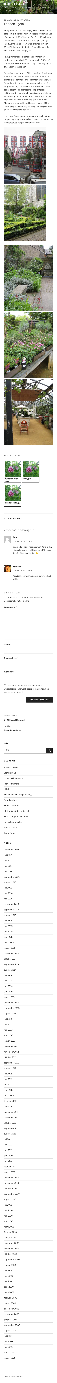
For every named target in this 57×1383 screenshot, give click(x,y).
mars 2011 (9, 1161)
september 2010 (12, 1194)
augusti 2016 (10, 882)
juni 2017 (8, 860)
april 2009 (9, 1287)
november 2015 (11, 904)
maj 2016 (8, 899)
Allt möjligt (15, 519)
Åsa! (15, 537)
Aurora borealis (11, 767)
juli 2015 (8, 921)
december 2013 (11, 1002)
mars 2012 (9, 1095)
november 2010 (11, 1183)
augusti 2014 (10, 970)
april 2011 (8, 1156)
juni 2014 (8, 981)
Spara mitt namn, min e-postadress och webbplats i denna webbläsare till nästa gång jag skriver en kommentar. (26, 688)
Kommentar (10, 607)
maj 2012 (8, 1084)
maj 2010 (8, 1216)
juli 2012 (8, 1074)
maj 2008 (8, 1347)
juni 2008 (8, 1341)
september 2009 (12, 1259)
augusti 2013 (10, 1013)
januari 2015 (10, 948)
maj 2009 (8, 1281)
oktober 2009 (10, 1254)
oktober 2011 (10, 1123)
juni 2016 (8, 893)
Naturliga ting (10, 800)
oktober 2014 (10, 959)
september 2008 (12, 1325)
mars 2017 (9, 871)
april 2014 (8, 991)
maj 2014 (8, 986)
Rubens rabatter (11, 805)
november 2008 (11, 1314)
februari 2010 (10, 1232)
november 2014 (11, 953)
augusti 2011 (10, 1134)
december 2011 (11, 1112)
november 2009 (11, 1248)
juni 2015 (8, 926)
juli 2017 (8, 855)
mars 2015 (9, 942)
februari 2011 (10, 1166)
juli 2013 (8, 1019)
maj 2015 (8, 931)
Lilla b (6, 789)
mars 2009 (9, 1292)
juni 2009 (8, 1276)
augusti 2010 (10, 1199)
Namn (7, 644)
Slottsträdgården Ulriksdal (16, 811)
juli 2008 (8, 1336)
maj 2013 (8, 1030)
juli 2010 (8, 1205)
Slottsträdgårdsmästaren (16, 816)
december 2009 (11, 1243)
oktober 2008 (10, 1320)
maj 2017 (8, 866)
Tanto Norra (9, 833)
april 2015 (8, 937)
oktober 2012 (10, 1057)
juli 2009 (8, 1270)
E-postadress (11, 658)
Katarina (25, 20)
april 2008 (9, 1352)
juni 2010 (8, 1210)
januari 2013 (10, 1041)
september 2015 (12, 910)
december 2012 (11, 1046)
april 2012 (8, 1090)
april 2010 (8, 1221)
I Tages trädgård (11, 784)
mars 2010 (9, 1227)
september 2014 (12, 964)
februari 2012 (10, 1101)
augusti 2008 (10, 1330)
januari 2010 (10, 1237)
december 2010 (11, 1177)
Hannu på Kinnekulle (13, 778)
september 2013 (12, 1008)
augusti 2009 (10, 1265)
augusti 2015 (10, 915)
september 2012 (11, 1063)
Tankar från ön (10, 827)
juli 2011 (8, 1139)
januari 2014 (10, 997)
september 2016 (12, 877)
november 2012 (11, 1052)
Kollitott (14, 4)
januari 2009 (10, 1303)
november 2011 (11, 1117)
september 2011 (11, 1128)
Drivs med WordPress (13, 1376)
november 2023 (11, 849)
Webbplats (9, 672)
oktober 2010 (10, 1188)
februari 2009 (10, 1298)
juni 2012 (8, 1079)
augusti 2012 (10, 1068)
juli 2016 (8, 888)
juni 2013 (8, 1024)
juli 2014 (8, 975)
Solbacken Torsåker (13, 822)
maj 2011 (8, 1150)
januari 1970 (10, 1358)
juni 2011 (8, 1145)
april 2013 (8, 1035)
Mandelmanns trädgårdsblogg (18, 794)
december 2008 (11, 1309)
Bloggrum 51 (10, 773)
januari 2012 (9, 1106)
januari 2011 (9, 1172)
